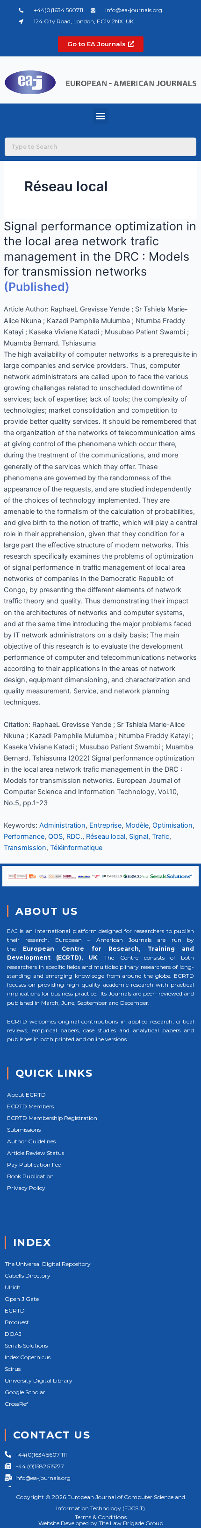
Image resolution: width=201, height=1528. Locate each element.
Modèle (137, 825)
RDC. (74, 836)
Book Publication (30, 1176)
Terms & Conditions (101, 1517)
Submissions (24, 1129)
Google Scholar (25, 1392)
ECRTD (15, 1310)
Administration (62, 825)
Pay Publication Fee (34, 1164)
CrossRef (16, 1403)
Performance (24, 836)
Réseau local (105, 836)
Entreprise (105, 825)
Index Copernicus (27, 1357)
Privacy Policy (26, 1187)
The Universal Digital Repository (48, 1263)
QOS (55, 836)
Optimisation (172, 825)
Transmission (25, 848)
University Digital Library (38, 1380)
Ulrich (13, 1287)
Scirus (13, 1368)
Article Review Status (35, 1152)
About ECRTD (26, 1094)
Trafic (160, 836)
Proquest (17, 1322)
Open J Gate (22, 1298)
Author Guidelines (31, 1141)
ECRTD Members (30, 1106)
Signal (138, 836)
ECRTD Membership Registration (52, 1117)
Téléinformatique (76, 848)
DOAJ (13, 1333)
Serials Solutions (26, 1345)
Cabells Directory (27, 1275)
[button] (100, 116)
